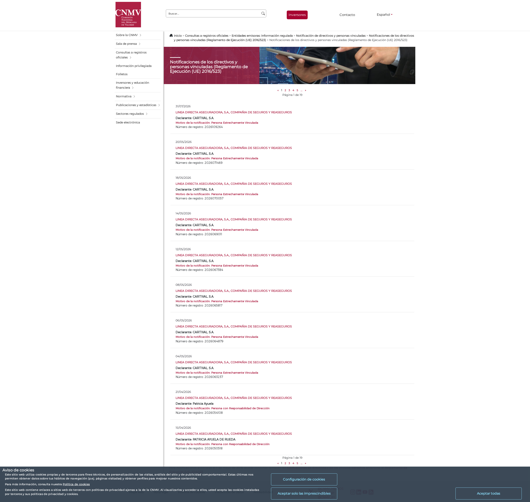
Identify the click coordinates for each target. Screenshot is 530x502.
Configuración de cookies (304, 479)
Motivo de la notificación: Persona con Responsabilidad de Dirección (223, 408)
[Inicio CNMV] (128, 15)
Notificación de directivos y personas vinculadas (331, 35)
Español (383, 15)
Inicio (178, 35)
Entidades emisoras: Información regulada (262, 35)
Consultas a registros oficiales (206, 35)
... (301, 90)
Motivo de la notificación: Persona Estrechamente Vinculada (217, 122)
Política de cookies (76, 484)
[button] (138, 35)
